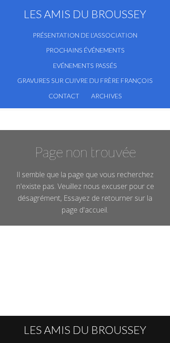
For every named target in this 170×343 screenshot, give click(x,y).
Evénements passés (85, 65)
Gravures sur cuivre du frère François (85, 80)
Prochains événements (85, 50)
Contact (64, 96)
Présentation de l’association (85, 35)
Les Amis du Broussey (85, 13)
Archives (106, 96)
